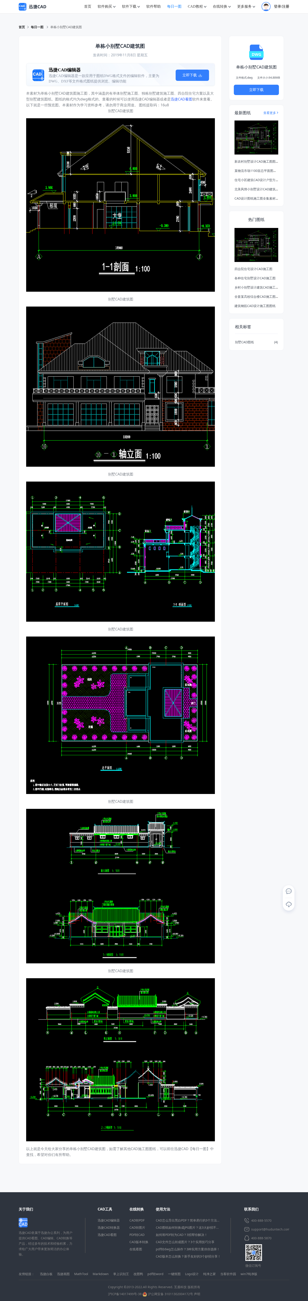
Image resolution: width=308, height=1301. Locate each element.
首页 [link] (22, 27)
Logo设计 (192, 1274)
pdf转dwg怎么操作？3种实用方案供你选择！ (188, 1249)
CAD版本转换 (138, 1242)
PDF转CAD (137, 1235)
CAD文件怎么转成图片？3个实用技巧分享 (185, 1242)
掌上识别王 (121, 1274)
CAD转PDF (137, 1220)
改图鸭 (138, 1274)
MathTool (81, 1274)
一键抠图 (174, 1274)
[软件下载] (288, 904)
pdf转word (155, 1274)
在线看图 (135, 1249)
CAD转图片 (137, 1227)
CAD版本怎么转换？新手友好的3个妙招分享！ (188, 1256)
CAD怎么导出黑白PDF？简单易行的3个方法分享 (189, 1220)
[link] (66, 27)
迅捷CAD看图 (181, 99)
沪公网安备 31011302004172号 (170, 1294)
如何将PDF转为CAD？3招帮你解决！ (181, 1235)
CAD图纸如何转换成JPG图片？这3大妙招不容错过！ (192, 1227)
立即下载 (190, 75)
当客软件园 (228, 1274)
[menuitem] (87, 6)
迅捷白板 (46, 1274)
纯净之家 (209, 1274)
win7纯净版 (249, 1274)
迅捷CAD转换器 (109, 1227)
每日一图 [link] (37, 27)
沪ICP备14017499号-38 (125, 1294)
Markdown (101, 1274)
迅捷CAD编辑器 (109, 1220)
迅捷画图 (63, 1274)
